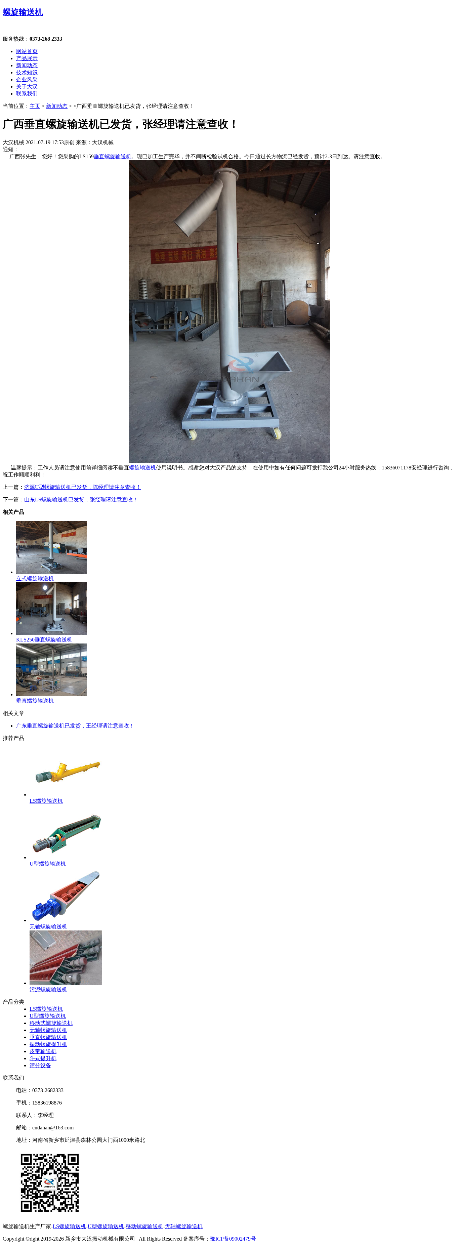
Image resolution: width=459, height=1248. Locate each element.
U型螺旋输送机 (48, 1016)
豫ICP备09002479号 (233, 1239)
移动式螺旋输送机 (51, 1023)
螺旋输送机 (23, 12)
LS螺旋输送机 (46, 1009)
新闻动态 (27, 65)
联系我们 (27, 93)
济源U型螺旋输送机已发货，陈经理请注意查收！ (82, 487)
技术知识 (27, 72)
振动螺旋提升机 (48, 1044)
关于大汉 (27, 86)
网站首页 (27, 51)
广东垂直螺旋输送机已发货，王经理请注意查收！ (75, 726)
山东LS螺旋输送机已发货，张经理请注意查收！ (81, 499)
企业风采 (27, 79)
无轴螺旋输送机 (48, 1030)
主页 (35, 106)
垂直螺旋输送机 (112, 156)
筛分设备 (40, 1065)
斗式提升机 (43, 1058)
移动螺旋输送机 (144, 1226)
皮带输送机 (43, 1051)
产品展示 (27, 58)
